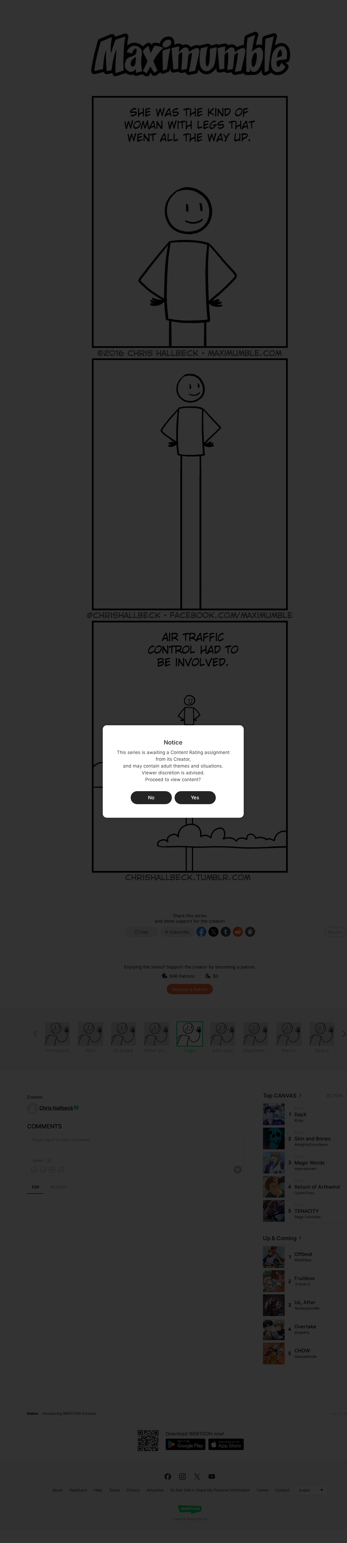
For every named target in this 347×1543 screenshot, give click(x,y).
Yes (195, 797)
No (151, 797)
